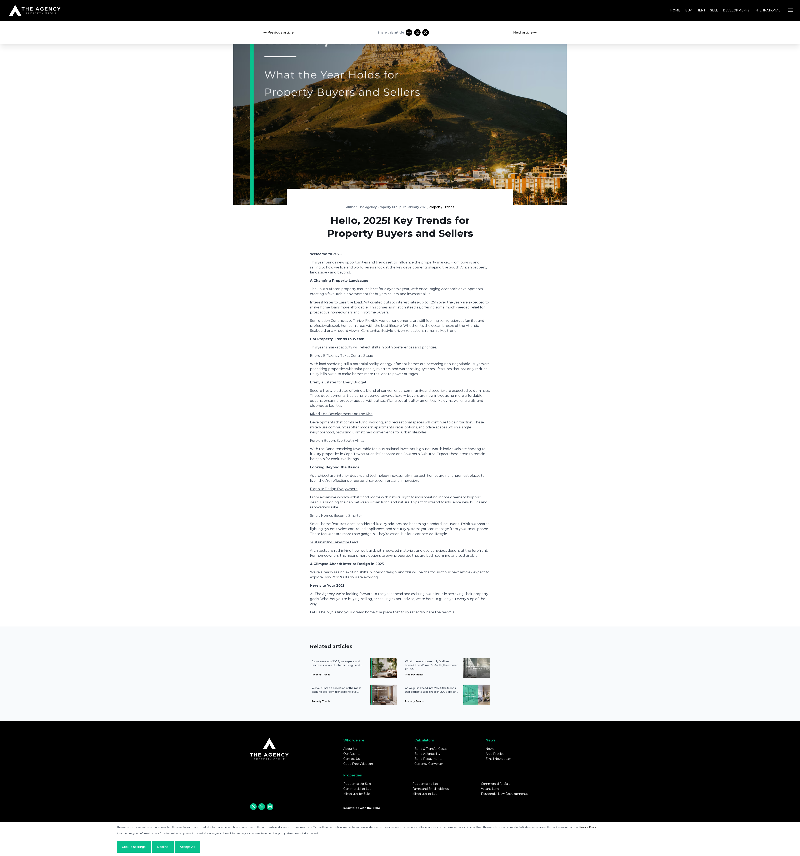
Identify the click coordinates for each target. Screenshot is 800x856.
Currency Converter (428, 764)
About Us (350, 749)
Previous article (281, 32)
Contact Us (351, 759)
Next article (522, 32)
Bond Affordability (427, 754)
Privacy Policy (587, 827)
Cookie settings (134, 847)
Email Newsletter (498, 759)
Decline (163, 847)
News (490, 749)
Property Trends (441, 207)
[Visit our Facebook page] (253, 806)
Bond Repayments (428, 759)
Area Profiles (495, 754)
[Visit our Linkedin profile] (261, 806)
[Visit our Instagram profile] (270, 806)
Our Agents (351, 754)
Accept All (187, 847)
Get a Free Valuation (358, 764)
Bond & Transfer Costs (430, 749)
